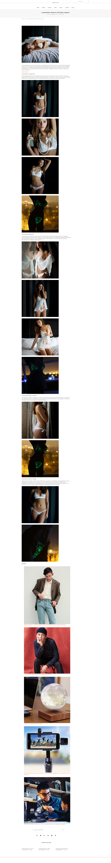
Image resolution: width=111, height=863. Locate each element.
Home (38, 7)
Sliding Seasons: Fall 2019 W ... (28, 848)
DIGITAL (60, 7)
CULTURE (67, 7)
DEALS (73, 7)
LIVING (55, 7)
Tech (48, 14)
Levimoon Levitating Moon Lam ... (62, 848)
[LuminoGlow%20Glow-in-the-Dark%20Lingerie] (37, 835)
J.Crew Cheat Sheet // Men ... (45, 848)
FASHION (49, 7)
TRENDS (43, 7)
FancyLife (62, 14)
